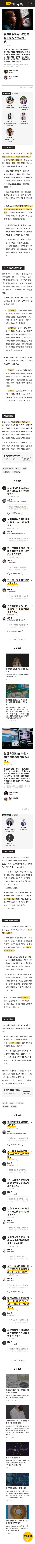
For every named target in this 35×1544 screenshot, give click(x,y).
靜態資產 (27, 878)
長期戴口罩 (17, 472)
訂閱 (8, 3)
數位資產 (20, 1103)
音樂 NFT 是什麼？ (13, 1458)
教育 (25, 469)
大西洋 (19, 970)
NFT (12, 1103)
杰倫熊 (18, 875)
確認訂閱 (26, 459)
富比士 (15, 1007)
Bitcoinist (19, 867)
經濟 (5, 1103)
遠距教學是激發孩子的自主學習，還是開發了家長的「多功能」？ (16, 702)
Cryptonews (10, 908)
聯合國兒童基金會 (14, 184)
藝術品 (14, 1106)
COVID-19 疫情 (8, 469)
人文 (18, 469)
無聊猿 (11, 875)
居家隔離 (7, 472)
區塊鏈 (6, 1106)
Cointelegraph (11, 888)
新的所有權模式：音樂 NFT (16, 1488)
